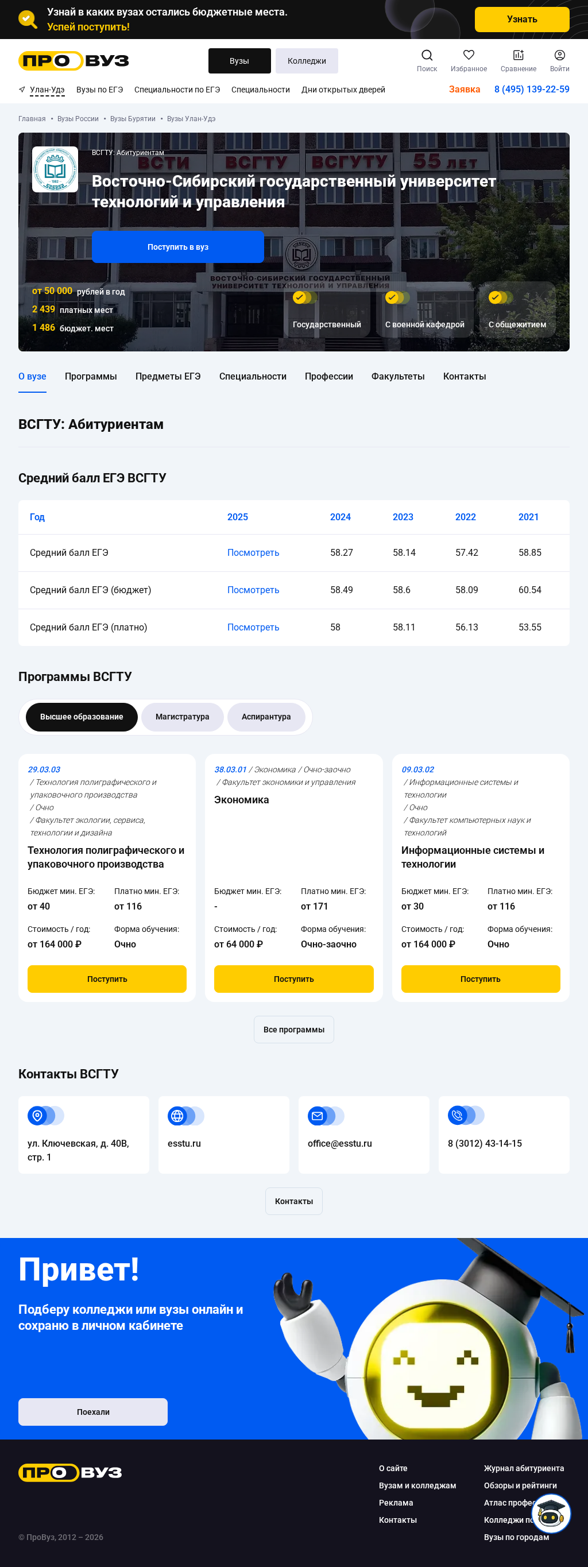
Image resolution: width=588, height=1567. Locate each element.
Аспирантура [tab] (266, 716)
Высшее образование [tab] (81, 716)
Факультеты (398, 376)
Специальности (260, 89)
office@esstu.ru (331, 1102)
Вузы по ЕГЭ (99, 89)
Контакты (464, 376)
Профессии (329, 376)
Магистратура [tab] (183, 716)
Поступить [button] (107, 979)
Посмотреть (253, 552)
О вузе (32, 376)
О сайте (393, 1468)
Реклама (396, 1502)
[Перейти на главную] (73, 61)
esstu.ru (175, 1102)
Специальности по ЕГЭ (177, 89)
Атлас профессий (517, 1502)
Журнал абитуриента (524, 1468)
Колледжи (307, 60)
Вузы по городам (517, 1537)
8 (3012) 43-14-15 (476, 1102)
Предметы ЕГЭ (168, 376)
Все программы (294, 1029)
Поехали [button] (93, 1412)
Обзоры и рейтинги (520, 1485)
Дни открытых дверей (343, 89)
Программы (91, 376)
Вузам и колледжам (418, 1485)
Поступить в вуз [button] (178, 247)
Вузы (239, 60)
